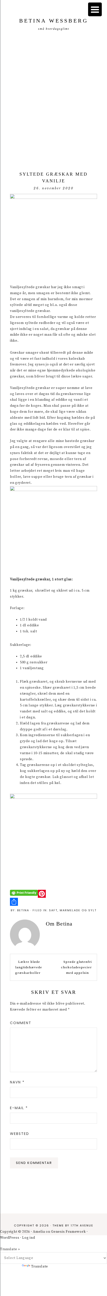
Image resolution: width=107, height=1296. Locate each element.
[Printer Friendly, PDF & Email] (24, 892)
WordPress (9, 1237)
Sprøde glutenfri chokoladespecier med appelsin (76, 967)
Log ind (28, 1237)
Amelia (39, 1231)
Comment (20, 1022)
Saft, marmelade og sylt (73, 910)
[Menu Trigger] (95, 9)
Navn (17, 1082)
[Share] (53, 902)
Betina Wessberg (53, 21)
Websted (19, 1133)
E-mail (19, 1107)
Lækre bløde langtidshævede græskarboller (28, 967)
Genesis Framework (68, 1231)
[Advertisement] (53, 99)
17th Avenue (82, 1225)
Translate (39, 1266)
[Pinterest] (53, 894)
